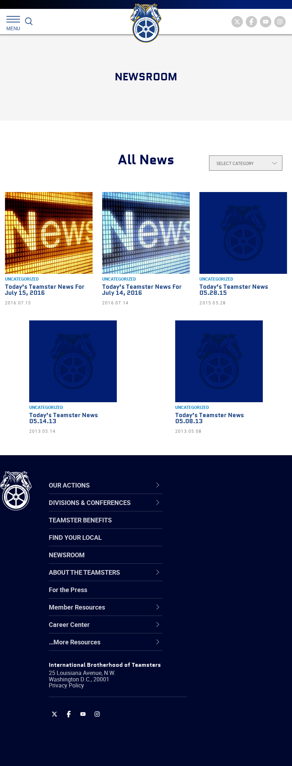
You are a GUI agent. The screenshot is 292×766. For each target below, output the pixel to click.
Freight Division (209, 646)
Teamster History (212, 544)
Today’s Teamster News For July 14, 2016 (142, 290)
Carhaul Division (210, 578)
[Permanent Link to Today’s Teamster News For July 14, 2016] (146, 233)
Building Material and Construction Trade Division (226, 561)
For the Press (68, 589)
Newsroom (67, 554)
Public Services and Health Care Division (232, 748)
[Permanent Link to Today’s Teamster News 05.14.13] (73, 361)
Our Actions (207, 485)
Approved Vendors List (219, 578)
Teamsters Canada (214, 561)
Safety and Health (212, 544)
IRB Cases (201, 595)
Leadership (203, 527)
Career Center (211, 485)
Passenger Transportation (224, 732)
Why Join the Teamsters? (223, 510)
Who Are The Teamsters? (223, 510)
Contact (198, 510)
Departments (206, 561)
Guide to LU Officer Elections (227, 595)
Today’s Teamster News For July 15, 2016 (44, 290)
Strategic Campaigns (217, 527)
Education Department (219, 527)
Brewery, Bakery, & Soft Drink (228, 544)
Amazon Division (211, 527)
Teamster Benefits (80, 520)
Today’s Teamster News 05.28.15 (233, 290)
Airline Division (208, 510)
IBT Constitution (210, 578)
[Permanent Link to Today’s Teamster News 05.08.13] (219, 361)
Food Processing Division (222, 629)
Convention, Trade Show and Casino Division (227, 595)
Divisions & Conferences (228, 485)
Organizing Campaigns (219, 510)
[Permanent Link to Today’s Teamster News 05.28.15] (243, 233)
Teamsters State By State (223, 510)
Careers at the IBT (213, 527)
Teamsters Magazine (217, 527)
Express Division (210, 612)
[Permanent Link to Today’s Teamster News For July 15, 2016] (49, 233)
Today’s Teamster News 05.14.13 (63, 418)
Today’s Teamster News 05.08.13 (209, 418)
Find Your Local (75, 537)
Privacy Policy (66, 685)
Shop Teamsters (210, 544)
